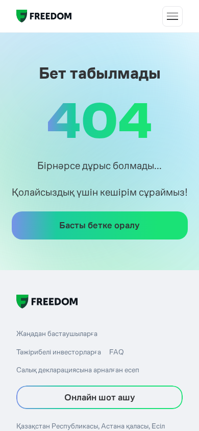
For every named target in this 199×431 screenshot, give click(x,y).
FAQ (116, 352)
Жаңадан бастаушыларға (56, 333)
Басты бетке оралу (99, 225)
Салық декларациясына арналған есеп (77, 370)
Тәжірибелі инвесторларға (58, 352)
